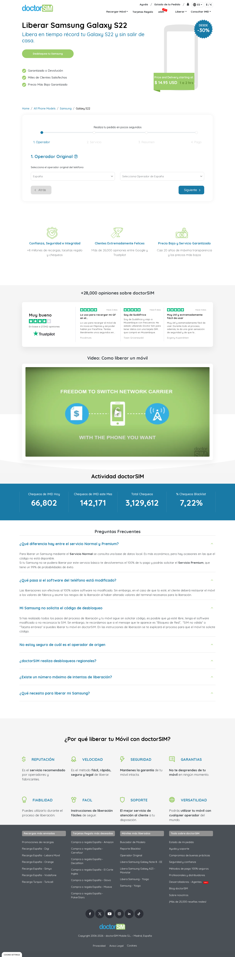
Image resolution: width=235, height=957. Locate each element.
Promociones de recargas (38, 842)
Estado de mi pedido (181, 842)
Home (25, 108)
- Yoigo (130, 885)
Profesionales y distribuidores (187, 875)
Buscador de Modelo (132, 842)
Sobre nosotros (178, 895)
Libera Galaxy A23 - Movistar (137, 870)
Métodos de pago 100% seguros (189, 868)
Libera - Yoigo (134, 879)
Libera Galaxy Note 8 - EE (141, 862)
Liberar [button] (180, 11)
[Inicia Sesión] (188, 4)
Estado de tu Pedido (167, 4)
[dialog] (12, 954)
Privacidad (99, 945)
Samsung (66, 108)
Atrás (42, 190)
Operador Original (131, 855)
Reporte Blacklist (130, 848)
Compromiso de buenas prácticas (189, 855)
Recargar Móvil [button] (116, 11)
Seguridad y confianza (182, 862)
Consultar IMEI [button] (200, 11)
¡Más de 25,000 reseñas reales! (187, 901)
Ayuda (144, 4)
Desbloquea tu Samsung (48, 53)
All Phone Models (45, 108)
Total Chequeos (142, 494)
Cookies (132, 945)
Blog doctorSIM (178, 888)
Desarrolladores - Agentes (188, 882)
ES (198, 4)
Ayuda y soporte (179, 848)
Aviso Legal (116, 945)
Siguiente (190, 190)
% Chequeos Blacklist (191, 494)
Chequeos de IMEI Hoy (44, 494)
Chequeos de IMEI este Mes (93, 494)
